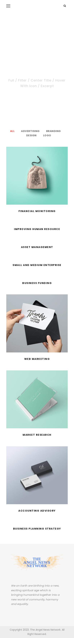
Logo (47, 135)
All (12, 131)
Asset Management (37, 247)
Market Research (37, 435)
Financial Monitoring (37, 211)
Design (31, 135)
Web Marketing (37, 359)
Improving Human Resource (37, 229)
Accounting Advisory (37, 510)
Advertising (30, 131)
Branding (53, 131)
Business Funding (37, 283)
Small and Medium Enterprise (37, 265)
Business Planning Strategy (37, 528)
